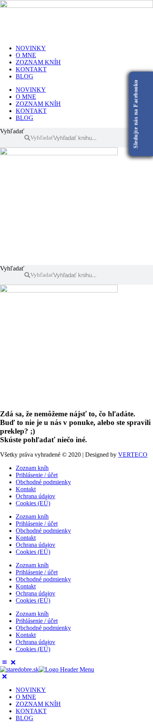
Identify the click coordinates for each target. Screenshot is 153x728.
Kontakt (26, 489)
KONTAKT (31, 69)
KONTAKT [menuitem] (31, 711)
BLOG (24, 76)
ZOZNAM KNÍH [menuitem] (38, 704)
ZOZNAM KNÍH (38, 62)
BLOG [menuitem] (24, 718)
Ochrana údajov (35, 496)
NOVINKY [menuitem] (31, 689)
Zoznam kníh (32, 468)
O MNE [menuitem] (26, 697)
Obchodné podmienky (43, 482)
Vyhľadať (12, 131)
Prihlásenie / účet (37, 475)
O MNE (26, 55)
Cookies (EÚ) (33, 503)
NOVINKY (31, 48)
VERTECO (133, 454)
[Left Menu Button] (9, 662)
